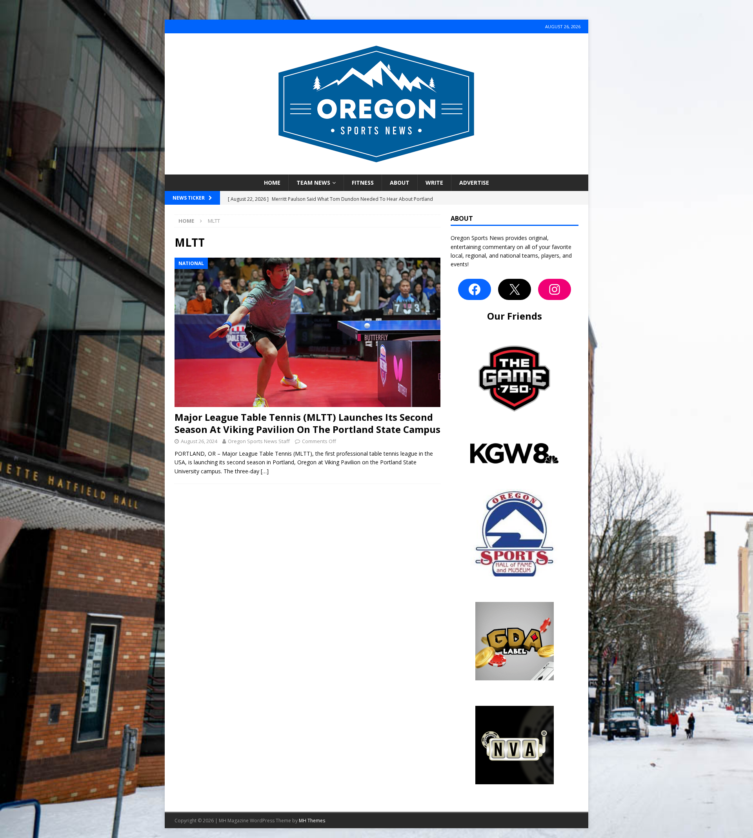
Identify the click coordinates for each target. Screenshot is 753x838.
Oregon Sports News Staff (259, 441)
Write (434, 182)
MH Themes (312, 820)
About (399, 182)
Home (272, 182)
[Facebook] (474, 289)
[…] (265, 471)
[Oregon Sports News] (376, 170)
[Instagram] (554, 289)
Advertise (474, 182)
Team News (313, 182)
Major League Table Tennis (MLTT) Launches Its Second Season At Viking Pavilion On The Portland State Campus (307, 423)
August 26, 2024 (199, 441)
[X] (514, 289)
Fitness (363, 182)
